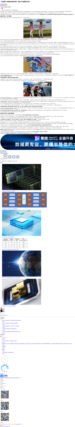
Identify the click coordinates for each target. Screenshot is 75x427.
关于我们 (14, 377)
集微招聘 (7, 377)
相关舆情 (1, 4)
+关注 (1, 307)
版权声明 (4, 377)
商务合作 (17, 377)
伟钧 (3, 3)
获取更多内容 (2, 334)
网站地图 (12, 377)
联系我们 (9, 377)
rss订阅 (19, 377)
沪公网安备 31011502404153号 (6, 426)
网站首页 (1, 377)
